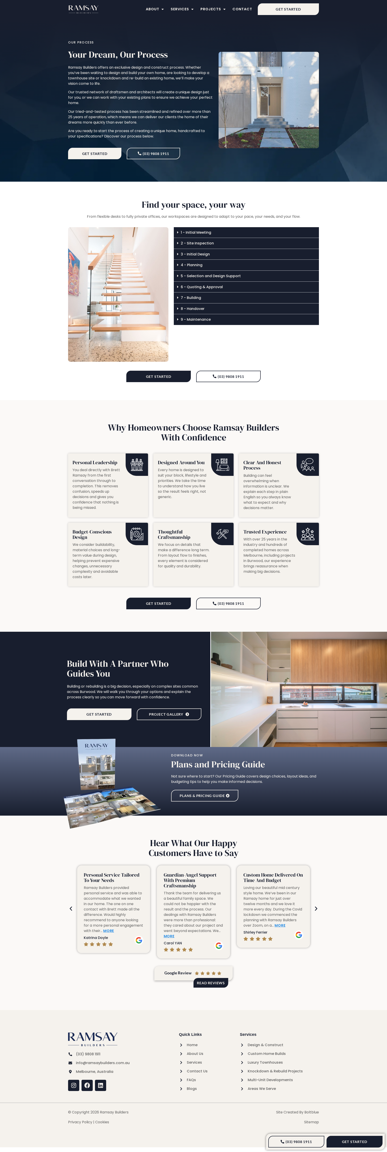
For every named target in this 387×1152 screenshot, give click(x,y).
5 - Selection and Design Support (211, 276)
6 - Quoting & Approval (202, 287)
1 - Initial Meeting (196, 232)
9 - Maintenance (196, 319)
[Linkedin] (100, 1085)
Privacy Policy (80, 1122)
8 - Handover (192, 308)
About (152, 9)
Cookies (102, 1122)
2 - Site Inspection (197, 243)
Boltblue (311, 1112)
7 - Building (191, 297)
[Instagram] (73, 1085)
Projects (210, 9)
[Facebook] (87, 1085)
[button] (246, 232)
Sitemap (311, 1122)
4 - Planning (191, 265)
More (108, 930)
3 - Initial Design (195, 254)
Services (180, 9)
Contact (242, 9)
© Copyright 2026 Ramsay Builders (98, 1112)
